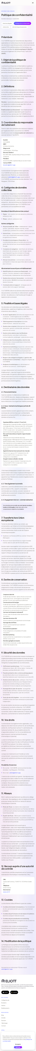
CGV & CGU (6, 27)
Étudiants (3, 1002)
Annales (3, 1017)
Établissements (5, 1008)
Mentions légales (7, 23)
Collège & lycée (5, 1000)
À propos (3, 1020)
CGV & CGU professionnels (19, 27)
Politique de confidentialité (22, 23)
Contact (3, 1025)
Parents (3, 1005)
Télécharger (4, 1023)
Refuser (18, 1047)
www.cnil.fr (6, 892)
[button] (33, 3)
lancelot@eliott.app (9, 165)
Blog (2, 1015)
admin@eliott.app (14, 177)
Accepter (18, 1044)
